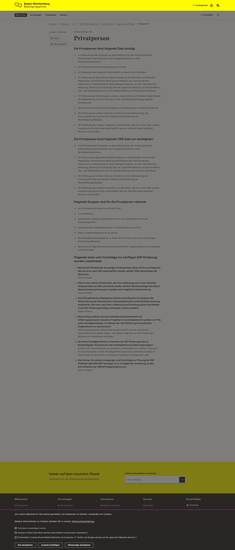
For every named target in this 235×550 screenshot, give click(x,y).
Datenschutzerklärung (83, 521)
